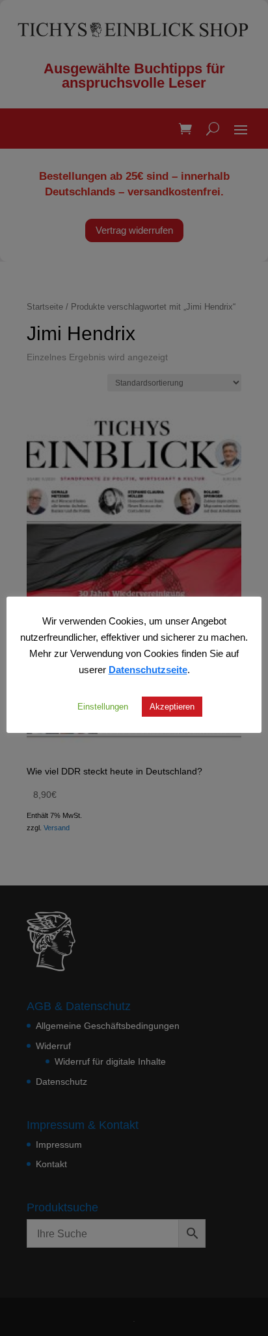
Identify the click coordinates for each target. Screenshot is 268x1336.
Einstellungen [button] (102, 706)
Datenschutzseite (148, 669)
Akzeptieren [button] (172, 706)
